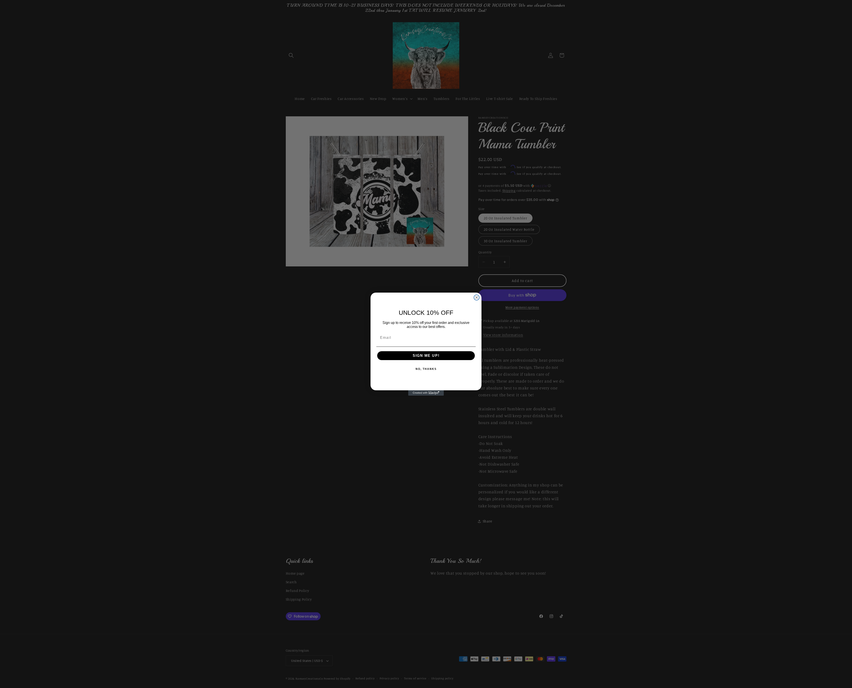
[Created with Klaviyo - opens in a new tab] (426, 393)
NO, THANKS (426, 369)
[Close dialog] (476, 297)
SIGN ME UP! (426, 355)
